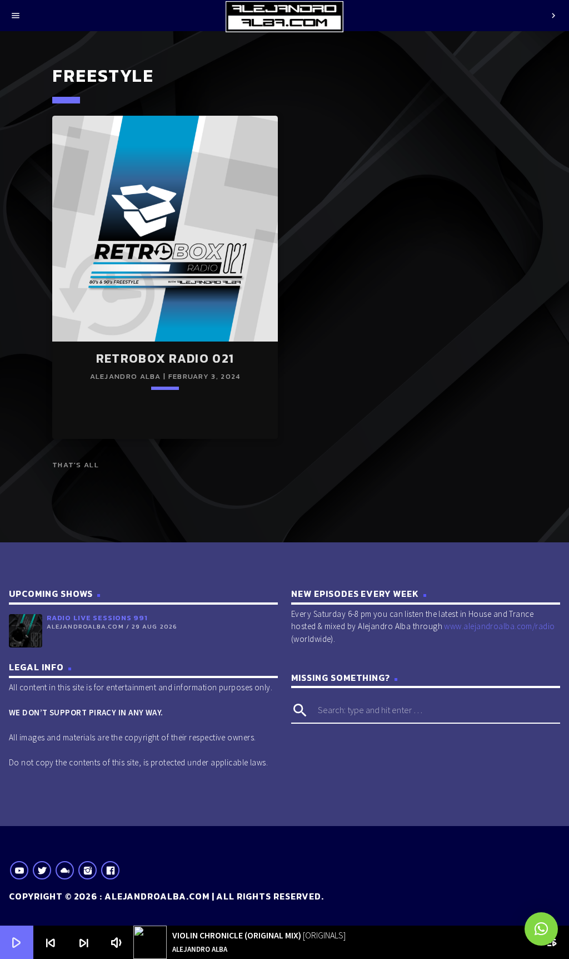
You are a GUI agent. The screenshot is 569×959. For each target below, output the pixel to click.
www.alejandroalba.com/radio (499, 626)
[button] (541, 929)
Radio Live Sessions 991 (97, 617)
